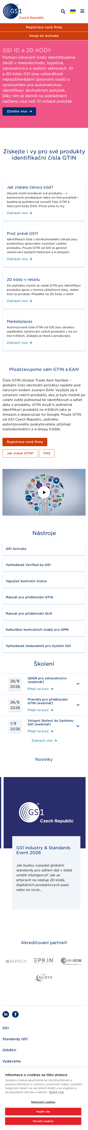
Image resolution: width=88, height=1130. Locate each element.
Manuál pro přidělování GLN (29, 613)
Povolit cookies (43, 1121)
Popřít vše (43, 1111)
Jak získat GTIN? (20, 453)
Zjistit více (56, 1092)
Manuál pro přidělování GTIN (29, 597)
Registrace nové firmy (44, 27)
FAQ (46, 453)
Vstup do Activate (44, 36)
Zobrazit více (17, 213)
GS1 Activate (16, 549)
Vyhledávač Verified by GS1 (28, 565)
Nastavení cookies (43, 1102)
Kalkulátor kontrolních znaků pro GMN (37, 629)
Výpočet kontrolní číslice (26, 581)
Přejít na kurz (38, 689)
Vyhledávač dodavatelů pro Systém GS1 (38, 646)
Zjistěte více (17, 111)
